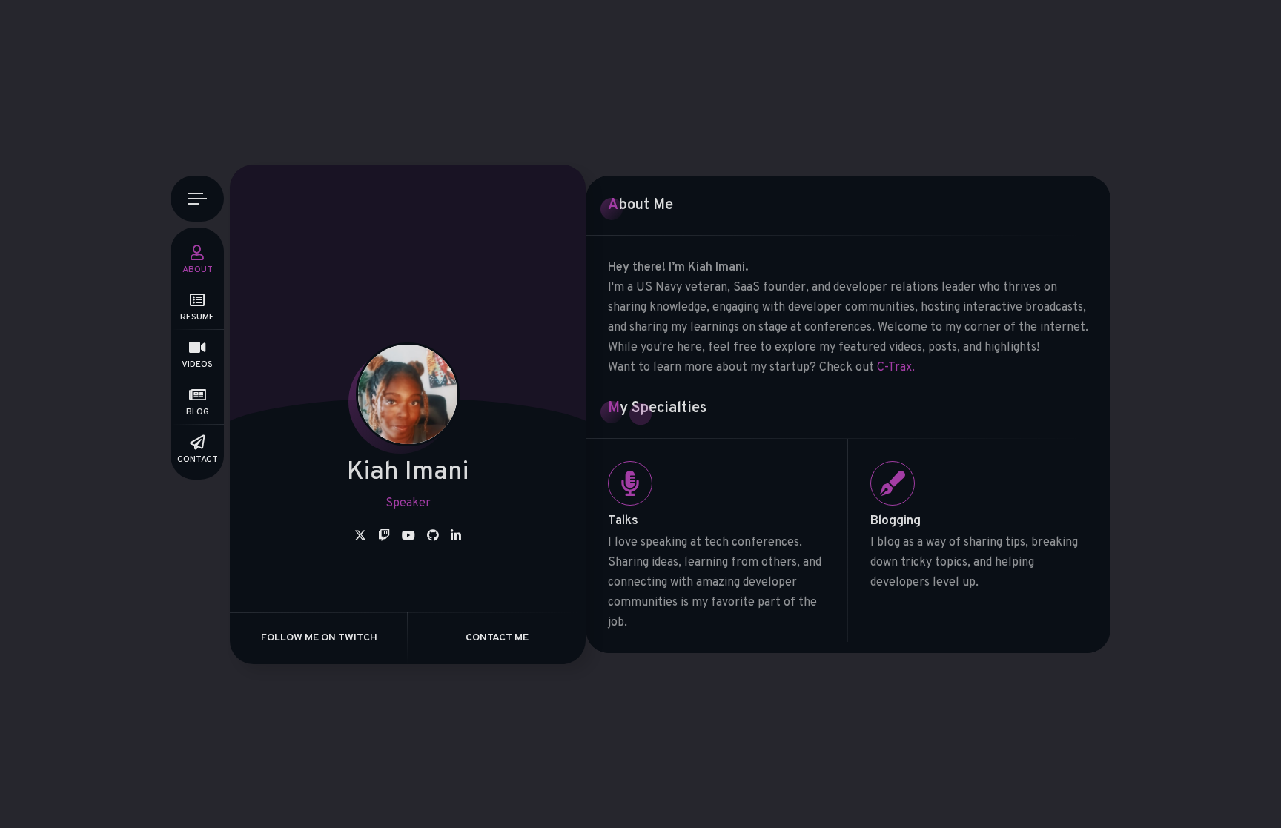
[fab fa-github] (433, 536)
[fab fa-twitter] (360, 536)
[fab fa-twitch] (384, 536)
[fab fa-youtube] (408, 536)
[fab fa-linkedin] (456, 536)
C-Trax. (896, 367)
